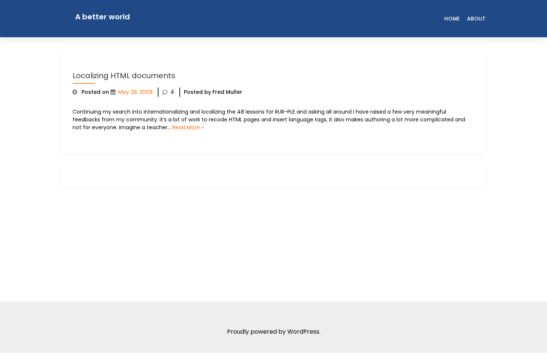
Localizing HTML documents (124, 75)
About (476, 18)
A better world (102, 17)
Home (452, 18)
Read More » (188, 127)
